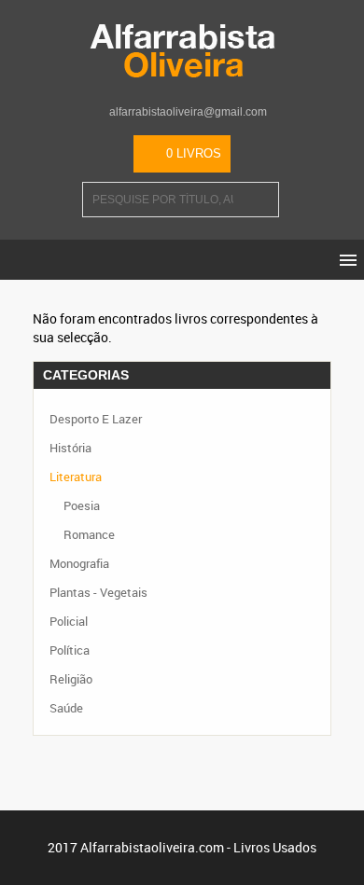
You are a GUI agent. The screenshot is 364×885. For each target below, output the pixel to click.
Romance (89, 534)
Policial (68, 621)
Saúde (66, 707)
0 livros (193, 153)
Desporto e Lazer (95, 418)
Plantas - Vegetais (98, 592)
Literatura (75, 476)
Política (69, 650)
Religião (70, 679)
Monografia (79, 563)
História (70, 447)
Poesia (81, 505)
